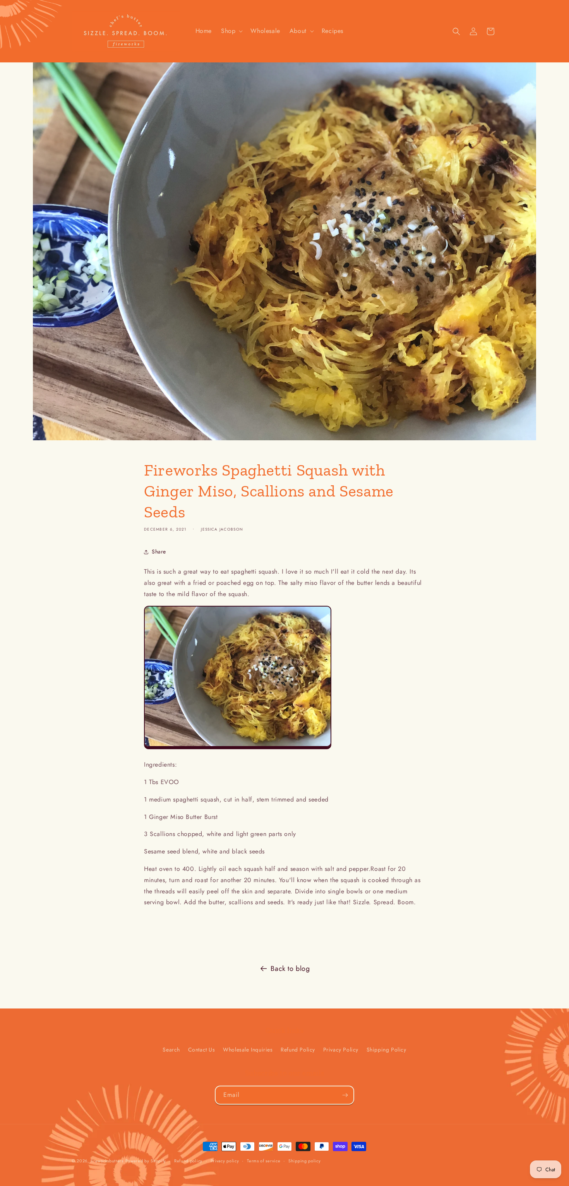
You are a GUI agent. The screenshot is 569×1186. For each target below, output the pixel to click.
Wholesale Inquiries (248, 1049)
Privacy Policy (340, 1049)
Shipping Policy (386, 1049)
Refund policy (188, 1161)
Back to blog (290, 969)
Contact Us (201, 1049)
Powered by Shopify (145, 1161)
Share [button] (159, 551)
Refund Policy (298, 1049)
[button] (231, 31)
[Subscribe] (344, 1095)
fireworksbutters (107, 1161)
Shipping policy (304, 1161)
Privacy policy (225, 1161)
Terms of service (263, 1161)
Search (171, 1049)
